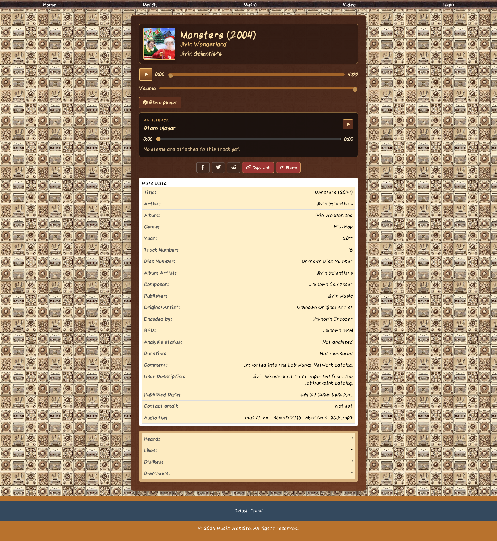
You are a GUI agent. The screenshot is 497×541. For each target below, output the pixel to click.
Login (448, 4)
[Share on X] (218, 167)
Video (349, 4)
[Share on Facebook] (203, 167)
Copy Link (261, 167)
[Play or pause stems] (348, 124)
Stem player (163, 102)
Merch (150, 4)
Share (291, 167)
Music (250, 4)
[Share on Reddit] (233, 167)
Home (49, 4)
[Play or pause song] (145, 74)
